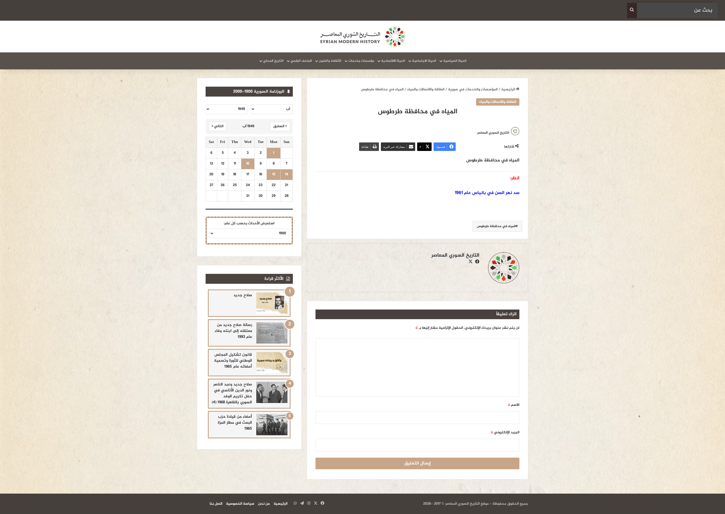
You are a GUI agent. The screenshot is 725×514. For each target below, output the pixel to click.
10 (247, 164)
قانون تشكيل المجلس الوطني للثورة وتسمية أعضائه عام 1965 (233, 360)
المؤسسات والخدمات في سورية (473, 89)
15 (273, 175)
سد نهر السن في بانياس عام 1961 (487, 193)
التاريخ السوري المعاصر (493, 133)
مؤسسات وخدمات (361, 61)
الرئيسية (508, 89)
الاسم (513, 405)
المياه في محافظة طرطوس (496, 226)
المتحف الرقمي (301, 61)
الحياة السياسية (454, 61)
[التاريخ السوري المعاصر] (362, 36)
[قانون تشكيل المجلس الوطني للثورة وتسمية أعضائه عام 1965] (271, 362)
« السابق (280, 126)
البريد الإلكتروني (505, 432)
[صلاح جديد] (271, 303)
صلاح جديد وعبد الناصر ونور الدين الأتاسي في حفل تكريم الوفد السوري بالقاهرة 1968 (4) (232, 393)
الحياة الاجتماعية (424, 61)
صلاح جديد (242, 295)
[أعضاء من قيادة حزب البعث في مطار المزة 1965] (271, 424)
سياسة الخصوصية (240, 504)
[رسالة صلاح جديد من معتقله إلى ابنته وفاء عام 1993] (271, 333)
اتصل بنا (216, 504)
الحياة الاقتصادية (393, 61)
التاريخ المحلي (273, 61)
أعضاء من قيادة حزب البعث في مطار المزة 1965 (235, 422)
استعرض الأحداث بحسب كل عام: (249, 223)
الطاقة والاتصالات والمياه (425, 89)
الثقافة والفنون (330, 61)
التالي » (217, 126)
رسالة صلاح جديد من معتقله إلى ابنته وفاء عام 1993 (233, 331)
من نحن (264, 504)
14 (286, 175)
